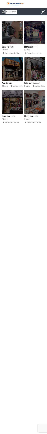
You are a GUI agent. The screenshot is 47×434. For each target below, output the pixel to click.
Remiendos (7, 83)
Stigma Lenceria (32, 83)
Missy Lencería (31, 116)
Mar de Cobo (18, 86)
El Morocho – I (30, 47)
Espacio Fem (8, 47)
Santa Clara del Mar (12, 53)
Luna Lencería (8, 116)
